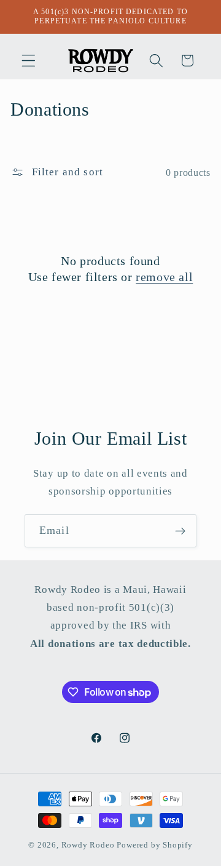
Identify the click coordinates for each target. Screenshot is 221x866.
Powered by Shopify (155, 845)
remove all (164, 277)
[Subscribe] (180, 530)
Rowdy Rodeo (88, 845)
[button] (28, 60)
